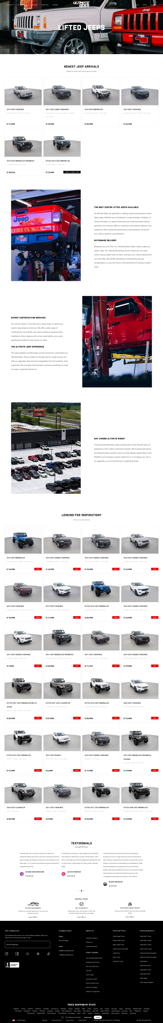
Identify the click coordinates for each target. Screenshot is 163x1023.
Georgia (77, 1009)
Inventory (10, 5)
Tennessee (71, 1013)
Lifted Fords (143, 961)
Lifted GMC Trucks (145, 936)
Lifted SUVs (116, 953)
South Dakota (62, 1013)
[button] (79, 890)
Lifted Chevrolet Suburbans (148, 957)
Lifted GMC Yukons (145, 944)
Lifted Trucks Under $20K (120, 949)
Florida (70, 1009)
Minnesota (18, 1011)
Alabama (16, 1009)
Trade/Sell (45, 5)
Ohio (130, 1011)
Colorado (46, 1009)
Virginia (90, 1013)
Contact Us (89, 942)
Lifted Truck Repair (91, 987)
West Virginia (115, 1013)
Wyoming (133, 1013)
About (145, 5)
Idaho (83, 1009)
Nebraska (50, 1011)
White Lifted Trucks (119, 940)
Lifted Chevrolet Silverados (148, 953)
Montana (42, 1011)
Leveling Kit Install (91, 979)
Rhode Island (41, 1013)
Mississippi (27, 1011)
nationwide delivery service (119, 251)
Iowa (101, 1009)
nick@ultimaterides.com (66, 955)
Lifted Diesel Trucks (119, 936)
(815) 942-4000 (63, 940)
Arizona (23, 1009)
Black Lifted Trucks (118, 944)
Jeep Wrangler (134, 217)
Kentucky (114, 1009)
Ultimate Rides (102, 213)
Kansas (107, 1009)
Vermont (97, 1013)
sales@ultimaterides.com (66, 950)
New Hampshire (67, 1011)
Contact (154, 5)
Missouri (34, 1011)
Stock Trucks (116, 957)
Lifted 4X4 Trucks (118, 961)
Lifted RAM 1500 (145, 974)
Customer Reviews (91, 946)
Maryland (128, 1009)
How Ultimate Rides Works (94, 958)
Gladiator (144, 217)
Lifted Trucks (22, 5)
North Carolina (105, 1011)
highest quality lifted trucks (140, 453)
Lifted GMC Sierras (145, 940)
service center (20, 324)
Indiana (95, 1009)
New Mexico (86, 1011)
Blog (137, 5)
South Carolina (51, 1013)
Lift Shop (34, 5)
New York (95, 1011)
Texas (78, 1013)
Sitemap (44, 1020)
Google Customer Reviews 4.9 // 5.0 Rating (107, 1020)
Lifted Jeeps (143, 978)
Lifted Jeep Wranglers (146, 982)
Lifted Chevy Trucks (146, 949)
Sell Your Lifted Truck (92, 966)
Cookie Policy (82, 1020)
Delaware (63, 1009)
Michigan (146, 1009)
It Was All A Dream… (92, 938)
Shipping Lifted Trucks (93, 962)
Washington (105, 1013)
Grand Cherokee (101, 222)
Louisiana (124, 1011)
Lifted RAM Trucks (145, 970)
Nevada (57, 1011)
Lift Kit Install (90, 975)
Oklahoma (138, 1011)
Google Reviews (81, 847)
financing (136, 259)
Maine (121, 1009)
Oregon (145, 1011)
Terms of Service (57, 1020)
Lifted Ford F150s (145, 965)
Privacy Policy (70, 1020)
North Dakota (116, 1011)
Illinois (89, 1009)
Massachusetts (137, 1009)
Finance (55, 5)
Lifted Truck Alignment (93, 991)
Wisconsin (125, 1013)
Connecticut (54, 1009)
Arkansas (30, 1009)
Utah (84, 1013)
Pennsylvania (31, 1013)
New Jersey (77, 1011)
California (38, 1009)
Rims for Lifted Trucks (92, 983)
